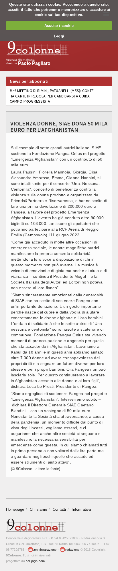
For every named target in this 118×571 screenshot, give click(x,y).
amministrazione (44, 549)
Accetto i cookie (59, 25)
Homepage (15, 509)
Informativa (81, 509)
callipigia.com (35, 561)
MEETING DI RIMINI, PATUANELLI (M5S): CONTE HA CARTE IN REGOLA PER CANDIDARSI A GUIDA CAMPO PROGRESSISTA (52, 95)
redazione (72, 549)
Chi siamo (38, 509)
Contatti (59, 509)
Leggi (59, 36)
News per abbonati (29, 81)
